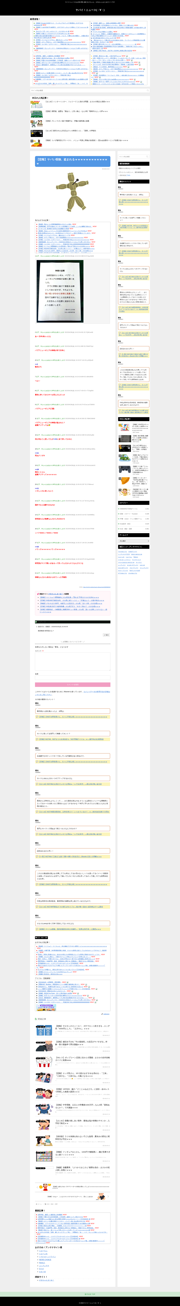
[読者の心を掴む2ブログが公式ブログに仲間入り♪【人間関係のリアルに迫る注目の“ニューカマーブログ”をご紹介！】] (46, 1008)
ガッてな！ (139, 562)
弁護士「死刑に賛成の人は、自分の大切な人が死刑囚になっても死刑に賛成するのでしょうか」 (69, 954)
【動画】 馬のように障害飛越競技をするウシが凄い (55, 224)
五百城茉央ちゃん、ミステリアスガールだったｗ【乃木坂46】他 (59, 1238)
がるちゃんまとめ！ (55, 594)
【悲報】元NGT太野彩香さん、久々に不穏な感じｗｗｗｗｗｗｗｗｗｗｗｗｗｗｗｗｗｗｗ (73, 717)
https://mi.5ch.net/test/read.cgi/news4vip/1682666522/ (96, 587)
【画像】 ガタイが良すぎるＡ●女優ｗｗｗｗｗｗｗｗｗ (111, 79)
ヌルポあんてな (132, 573)
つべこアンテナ (144, 568)
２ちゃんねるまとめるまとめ (126, 562)
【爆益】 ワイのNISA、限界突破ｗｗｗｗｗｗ (108, 67)
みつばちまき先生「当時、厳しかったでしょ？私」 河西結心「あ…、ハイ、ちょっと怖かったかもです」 (73, 1232)
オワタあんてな (122, 573)
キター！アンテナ (123, 570)
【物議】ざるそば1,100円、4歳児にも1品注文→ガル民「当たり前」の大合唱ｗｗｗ (65, 251)
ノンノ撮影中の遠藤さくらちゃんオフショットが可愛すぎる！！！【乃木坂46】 (64, 989)
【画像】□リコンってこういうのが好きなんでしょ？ (55, 972)
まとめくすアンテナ (132, 565)
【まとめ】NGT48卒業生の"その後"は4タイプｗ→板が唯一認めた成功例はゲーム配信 (71, 907)
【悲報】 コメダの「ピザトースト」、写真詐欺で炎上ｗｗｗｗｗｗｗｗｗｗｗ (61, 44)
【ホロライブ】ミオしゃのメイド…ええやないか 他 (52, 31)
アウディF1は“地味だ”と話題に (103, 31)
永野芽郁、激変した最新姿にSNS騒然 (47, 56)
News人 (42, 1263)
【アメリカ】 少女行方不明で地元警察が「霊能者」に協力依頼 (113, 64)
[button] (148, 90)
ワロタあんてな (122, 551)
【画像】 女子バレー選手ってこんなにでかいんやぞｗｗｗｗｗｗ (114, 81)
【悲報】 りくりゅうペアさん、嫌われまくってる (51, 40)
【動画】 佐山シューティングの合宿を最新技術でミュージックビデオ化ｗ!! (62, 231)
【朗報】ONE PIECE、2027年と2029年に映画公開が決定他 (112, 50)
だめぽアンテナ (132, 551)
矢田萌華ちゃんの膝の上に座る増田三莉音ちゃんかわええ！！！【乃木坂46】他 (64, 1219)
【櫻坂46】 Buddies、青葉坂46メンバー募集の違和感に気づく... (59, 984)
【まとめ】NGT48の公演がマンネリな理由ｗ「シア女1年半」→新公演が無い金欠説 (70, 784)
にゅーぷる (43, 1254)
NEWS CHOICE (45, 1260)
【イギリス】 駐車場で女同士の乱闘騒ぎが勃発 (53, 228)
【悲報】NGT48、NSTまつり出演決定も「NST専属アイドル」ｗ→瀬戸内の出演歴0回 (71, 739)
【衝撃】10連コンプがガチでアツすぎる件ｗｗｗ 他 (52, 33)
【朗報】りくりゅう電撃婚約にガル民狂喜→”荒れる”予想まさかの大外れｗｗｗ (64, 246)
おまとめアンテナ (123, 568)
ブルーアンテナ (134, 568)
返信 (107, 635)
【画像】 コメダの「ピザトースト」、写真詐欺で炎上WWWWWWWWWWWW (64, 244)
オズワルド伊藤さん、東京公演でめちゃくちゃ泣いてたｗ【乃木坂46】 (61, 969)
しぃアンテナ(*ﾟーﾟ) (124, 554)
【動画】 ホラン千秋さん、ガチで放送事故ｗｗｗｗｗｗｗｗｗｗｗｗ (58, 42)
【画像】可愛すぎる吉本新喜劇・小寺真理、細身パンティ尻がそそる (58, 60)
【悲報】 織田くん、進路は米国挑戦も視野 (107, 23)
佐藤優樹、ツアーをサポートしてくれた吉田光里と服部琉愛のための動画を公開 (61, 79)
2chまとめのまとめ (136, 554)
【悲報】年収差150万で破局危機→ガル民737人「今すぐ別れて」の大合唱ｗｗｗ (64, 253)
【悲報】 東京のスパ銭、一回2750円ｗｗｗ (107, 56)
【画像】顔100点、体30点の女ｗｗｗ (50, 974)
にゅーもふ (43, 1251)
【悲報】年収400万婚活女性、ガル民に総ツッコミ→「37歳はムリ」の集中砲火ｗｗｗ (66, 248)
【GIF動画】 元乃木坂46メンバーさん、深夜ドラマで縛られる (113, 25)
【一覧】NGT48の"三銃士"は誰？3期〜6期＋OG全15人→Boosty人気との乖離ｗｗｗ (70, 856)
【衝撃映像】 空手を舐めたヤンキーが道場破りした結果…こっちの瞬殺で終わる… (65, 226)
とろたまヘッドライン (47, 1257)
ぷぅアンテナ (44, 1266)
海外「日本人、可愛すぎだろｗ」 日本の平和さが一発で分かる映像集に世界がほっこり (66, 959)
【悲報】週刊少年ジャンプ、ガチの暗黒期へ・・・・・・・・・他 (114, 44)
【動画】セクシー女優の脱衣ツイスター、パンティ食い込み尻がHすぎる (59, 73)
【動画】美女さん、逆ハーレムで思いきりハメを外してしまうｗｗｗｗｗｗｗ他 (64, 1230)
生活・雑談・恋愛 (42, 937)
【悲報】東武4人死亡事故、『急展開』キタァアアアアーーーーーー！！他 (62, 1226)
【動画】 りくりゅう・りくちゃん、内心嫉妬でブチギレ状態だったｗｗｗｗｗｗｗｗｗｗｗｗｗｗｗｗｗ (72, 946)
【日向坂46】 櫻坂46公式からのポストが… (52, 991)
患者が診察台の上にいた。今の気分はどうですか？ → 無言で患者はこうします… (64, 233)
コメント (39, 651)
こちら (128, 175)
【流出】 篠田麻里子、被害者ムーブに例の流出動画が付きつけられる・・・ (60, 65)
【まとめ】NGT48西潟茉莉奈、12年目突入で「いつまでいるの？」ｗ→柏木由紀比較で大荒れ (74, 812)
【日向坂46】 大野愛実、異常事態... (50, 982)
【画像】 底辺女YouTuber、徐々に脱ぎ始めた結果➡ (52, 58)
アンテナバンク (136, 559)
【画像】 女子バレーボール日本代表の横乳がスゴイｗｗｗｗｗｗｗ (57, 62)
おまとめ (42, 1272)
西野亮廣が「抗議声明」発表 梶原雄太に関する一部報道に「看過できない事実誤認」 (66, 961)
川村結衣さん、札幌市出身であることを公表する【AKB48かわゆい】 (60, 986)
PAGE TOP (90, 1294)
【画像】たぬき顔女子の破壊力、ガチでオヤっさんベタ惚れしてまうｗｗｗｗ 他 (61, 27)
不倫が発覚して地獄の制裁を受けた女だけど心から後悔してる (113, 62)
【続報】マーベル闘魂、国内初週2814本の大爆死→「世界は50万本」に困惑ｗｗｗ (70, 929)
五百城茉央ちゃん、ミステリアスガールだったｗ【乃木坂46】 (58, 963)
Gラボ (41, 1269)
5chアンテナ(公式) (135, 570)
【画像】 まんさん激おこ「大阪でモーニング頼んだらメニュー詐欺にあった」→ (64, 956)
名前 (36, 674)
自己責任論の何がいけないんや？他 (104, 38)
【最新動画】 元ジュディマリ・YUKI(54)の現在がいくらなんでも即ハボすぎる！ (61, 48)
